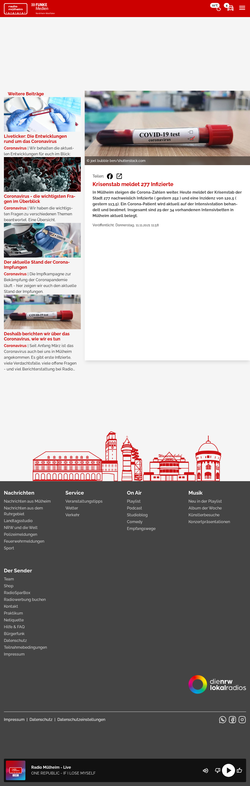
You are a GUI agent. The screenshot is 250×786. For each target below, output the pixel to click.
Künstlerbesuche (203, 515)
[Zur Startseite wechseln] (15, 9)
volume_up (205, 770)
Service (74, 493)
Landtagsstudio (18, 520)
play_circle (228, 770)
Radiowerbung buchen (25, 599)
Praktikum (13, 613)
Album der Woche (205, 508)
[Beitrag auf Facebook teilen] (110, 176)
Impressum (14, 654)
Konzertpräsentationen (209, 521)
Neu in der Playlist (205, 501)
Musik (195, 493)
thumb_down (218, 770)
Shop (8, 586)
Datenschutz (15, 640)
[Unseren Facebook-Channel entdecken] (232, 720)
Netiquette (14, 620)
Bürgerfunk (14, 633)
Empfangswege (141, 528)
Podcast (134, 508)
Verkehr (72, 515)
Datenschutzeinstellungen (81, 719)
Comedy (135, 521)
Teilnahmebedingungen (25, 647)
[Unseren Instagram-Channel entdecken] (242, 720)
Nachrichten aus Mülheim (27, 501)
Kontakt (11, 606)
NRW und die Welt (21, 527)
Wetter (71, 508)
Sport (9, 548)
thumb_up (239, 770)
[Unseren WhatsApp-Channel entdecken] (223, 720)
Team (9, 579)
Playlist (134, 501)
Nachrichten (19, 493)
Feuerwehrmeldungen (24, 541)
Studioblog (137, 515)
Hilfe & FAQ (14, 627)
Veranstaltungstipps (84, 501)
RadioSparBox (17, 592)
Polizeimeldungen (20, 534)
